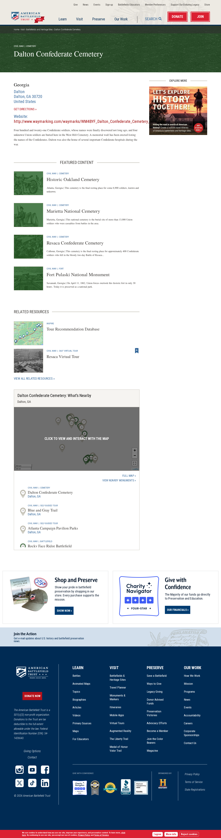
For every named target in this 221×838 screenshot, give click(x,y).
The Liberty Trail (121, 739)
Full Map (128, 475)
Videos (76, 715)
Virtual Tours (117, 723)
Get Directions (30, 109)
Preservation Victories (154, 713)
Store (207, 4)
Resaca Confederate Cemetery (75, 242)
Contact (32, 757)
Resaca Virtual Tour (63, 356)
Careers (188, 723)
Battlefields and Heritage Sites (39, 29)
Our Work (121, 19)
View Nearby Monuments (119, 481)
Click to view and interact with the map (77, 439)
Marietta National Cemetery (73, 211)
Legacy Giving (158, 692)
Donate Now (32, 696)
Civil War (19, 46)
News (85, 4)
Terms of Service (194, 782)
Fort (61, 268)
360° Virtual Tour (68, 350)
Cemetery (64, 173)
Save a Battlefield (157, 675)
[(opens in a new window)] (19, 769)
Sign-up (109, 4)
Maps (76, 731)
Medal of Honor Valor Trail (120, 749)
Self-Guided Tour (49, 505)
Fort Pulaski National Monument (78, 274)
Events (97, 4)
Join (200, 17)
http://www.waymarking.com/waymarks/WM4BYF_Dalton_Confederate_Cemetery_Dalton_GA (90, 121)
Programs (189, 691)
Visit (79, 19)
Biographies (79, 699)
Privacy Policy (192, 774)
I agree (157, 834)
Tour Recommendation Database (73, 329)
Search (151, 19)
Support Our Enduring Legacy (185, 4)
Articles (77, 707)
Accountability (192, 715)
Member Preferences (155, 4)
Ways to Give (154, 683)
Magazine (152, 750)
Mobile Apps (117, 715)
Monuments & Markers (117, 697)
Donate (177, 17)
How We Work (192, 675)
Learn (63, 19)
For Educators (81, 739)
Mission (188, 683)
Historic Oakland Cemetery (73, 179)
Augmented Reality (120, 731)
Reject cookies (189, 834)
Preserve (98, 19)
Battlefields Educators (129, 4)
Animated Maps (81, 683)
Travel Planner (118, 687)
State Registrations (195, 789)
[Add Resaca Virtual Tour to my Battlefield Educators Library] (136, 350)
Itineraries (115, 707)
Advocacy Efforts (157, 723)
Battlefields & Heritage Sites (118, 677)
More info (171, 834)
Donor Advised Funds (155, 701)
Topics (76, 691)
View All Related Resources (33, 378)
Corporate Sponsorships (191, 733)
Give (76, 4)
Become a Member (157, 731)
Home (28, 16)
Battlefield (46, 541)
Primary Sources (82, 723)
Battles (76, 675)
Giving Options (32, 751)
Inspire (50, 323)
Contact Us (190, 743)
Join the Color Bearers (155, 740)
